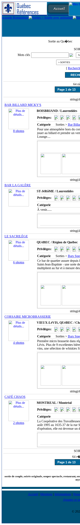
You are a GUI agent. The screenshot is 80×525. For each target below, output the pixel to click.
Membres (46, 494)
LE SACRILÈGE (16, 236)
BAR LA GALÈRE (18, 185)
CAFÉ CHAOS (15, 397)
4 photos (18, 342)
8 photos (18, 131)
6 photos (18, 262)
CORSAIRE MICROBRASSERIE (28, 316)
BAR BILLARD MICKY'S (23, 105)
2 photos (18, 423)
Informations (63, 494)
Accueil (33, 494)
